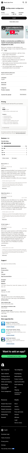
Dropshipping (17, 373)
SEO (15, 387)
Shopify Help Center (6, 403)
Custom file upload (6, 94)
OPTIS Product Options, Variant (13, 329)
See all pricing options (21, 133)
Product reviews (18, 379)
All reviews (14, 158)
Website (3, 283)
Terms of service (5, 437)
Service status (18, 422)
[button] (14, 325)
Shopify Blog (4, 414)
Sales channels (5, 373)
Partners (16, 414)
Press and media (18, 412)
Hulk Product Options (11, 338)
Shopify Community (6, 409)
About (16, 403)
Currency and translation (17, 393)
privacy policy (4, 299)
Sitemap (3, 445)
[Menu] (26, 2)
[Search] (23, 2)
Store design (4, 384)
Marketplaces (18, 376)
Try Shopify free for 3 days (14, 356)
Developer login (5, 434)
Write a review (5, 158)
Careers (16, 406)
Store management (6, 391)
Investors (16, 409)
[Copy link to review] (8, 163)
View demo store (14, 21)
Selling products (5, 379)
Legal (15, 420)
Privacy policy (4, 270)
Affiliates (16, 417)
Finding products (5, 376)
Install (14, 18)
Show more (4, 188)
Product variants (5, 89)
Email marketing (18, 384)
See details (4, 316)
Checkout (3, 84)
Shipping (16, 390)
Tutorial (3, 274)
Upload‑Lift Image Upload (11, 322)
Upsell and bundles (19, 381)
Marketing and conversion (5, 388)
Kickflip (20, 14)
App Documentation (6, 276)
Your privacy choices (6, 448)
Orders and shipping (6, 381)
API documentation (6, 406)
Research (3, 417)
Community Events (6, 412)
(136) (15, 14)
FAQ (2, 272)
